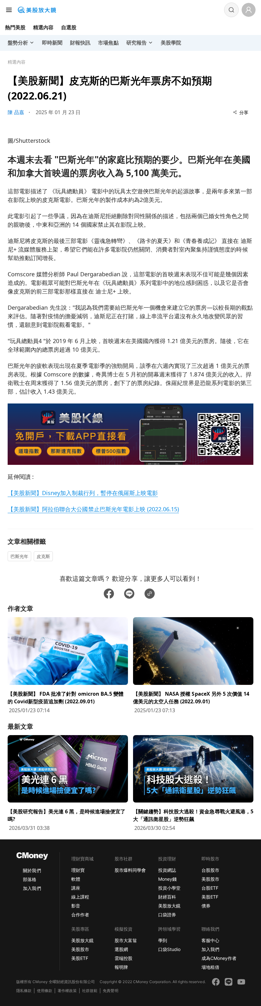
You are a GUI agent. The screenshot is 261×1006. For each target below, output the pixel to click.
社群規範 (89, 990)
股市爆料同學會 (130, 870)
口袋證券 (167, 914)
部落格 (29, 879)
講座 (75, 888)
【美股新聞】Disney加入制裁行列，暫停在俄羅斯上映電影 (83, 493)
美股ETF (209, 896)
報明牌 (121, 967)
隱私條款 (24, 990)
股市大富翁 (126, 940)
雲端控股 (123, 958)
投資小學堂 (169, 888)
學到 (162, 940)
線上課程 (80, 896)
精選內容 (43, 27)
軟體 (75, 879)
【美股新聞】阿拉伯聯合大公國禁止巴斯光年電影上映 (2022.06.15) (93, 509)
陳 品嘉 (16, 112)
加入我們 (32, 888)
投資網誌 (167, 870)
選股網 (121, 949)
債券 (205, 905)
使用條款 (44, 990)
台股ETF (209, 888)
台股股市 (210, 870)
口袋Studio (169, 949)
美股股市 (210, 879)
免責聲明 (110, 990)
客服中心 (210, 940)
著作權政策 (67, 990)
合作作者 (80, 914)
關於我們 (32, 870)
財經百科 (167, 896)
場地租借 (210, 967)
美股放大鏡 (169, 905)
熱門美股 (15, 27)
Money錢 (167, 879)
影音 (75, 905)
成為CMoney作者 (218, 958)
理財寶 (78, 870)
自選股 (68, 27)
